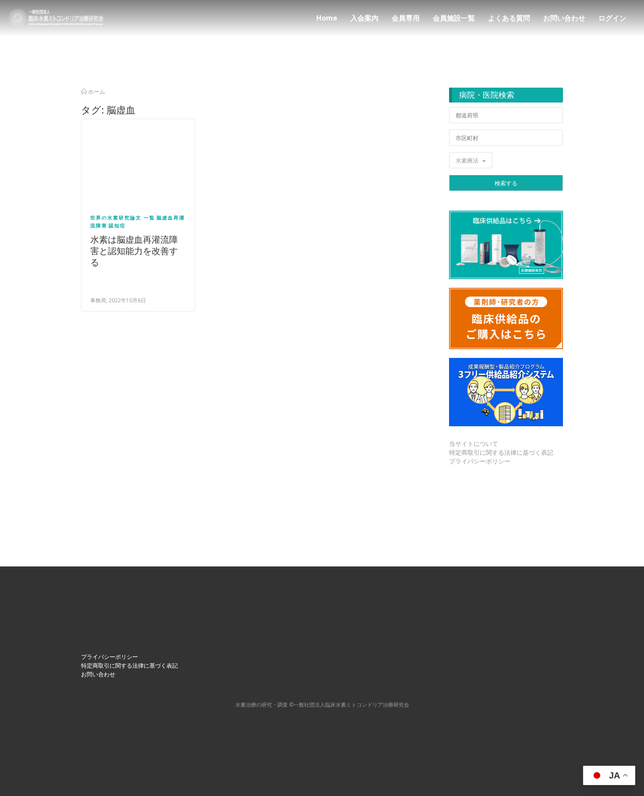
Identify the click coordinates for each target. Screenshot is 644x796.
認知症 (117, 225)
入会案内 (364, 18)
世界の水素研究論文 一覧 (122, 217)
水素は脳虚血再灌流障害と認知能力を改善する (134, 250)
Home (326, 18)
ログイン (612, 18)
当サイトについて (473, 443)
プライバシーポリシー (479, 461)
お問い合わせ (564, 18)
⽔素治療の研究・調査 (261, 704)
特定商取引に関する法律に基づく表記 (501, 452)
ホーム (96, 92)
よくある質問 (509, 18)
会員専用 (406, 18)
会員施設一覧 (454, 18)
